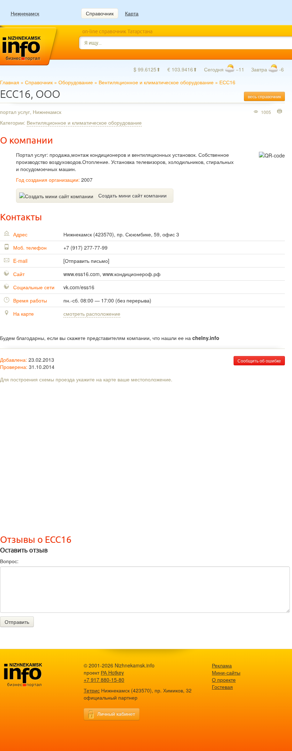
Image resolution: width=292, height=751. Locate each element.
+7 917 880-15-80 (104, 679)
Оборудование (75, 82)
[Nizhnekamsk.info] (34, 675)
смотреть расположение (91, 313)
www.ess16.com (81, 273)
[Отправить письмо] (86, 260)
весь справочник (264, 96)
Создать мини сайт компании (132, 195)
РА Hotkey (112, 672)
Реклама (222, 665)
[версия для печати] (280, 111)
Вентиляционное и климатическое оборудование (156, 82)
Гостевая (222, 686)
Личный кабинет (116, 713)
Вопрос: (9, 561)
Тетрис (92, 690)
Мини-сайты (226, 672)
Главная (9, 82)
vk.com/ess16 (78, 287)
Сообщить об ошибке (259, 360)
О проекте (224, 679)
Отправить (17, 621)
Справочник (100, 13)
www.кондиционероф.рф (132, 273)
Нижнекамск (25, 13)
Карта (132, 13)
